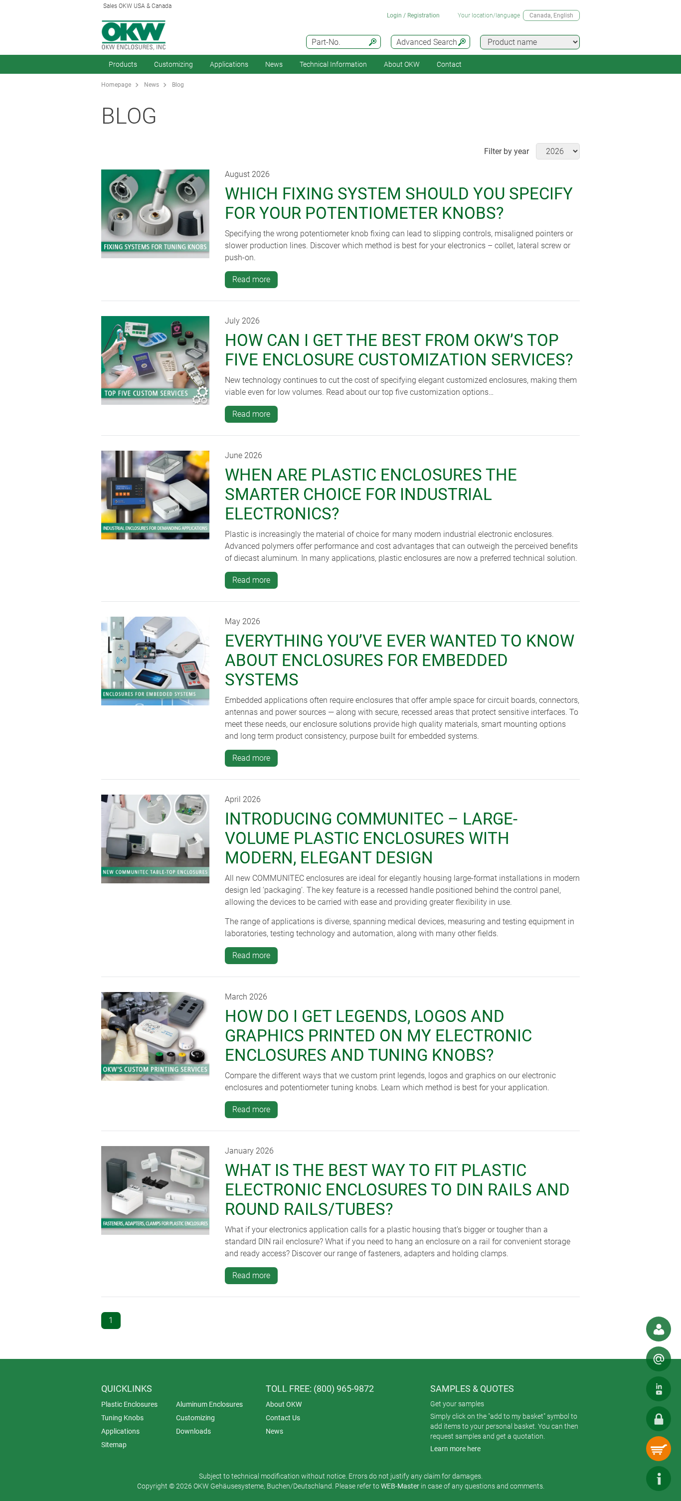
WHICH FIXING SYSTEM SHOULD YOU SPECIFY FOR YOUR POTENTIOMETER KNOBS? (399, 203)
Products (123, 64)
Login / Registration (413, 15)
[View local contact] (658, 1329)
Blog (178, 84)
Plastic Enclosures (129, 1404)
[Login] (658, 1418)
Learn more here (455, 1449)
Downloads (193, 1431)
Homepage (116, 84)
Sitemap (114, 1445)
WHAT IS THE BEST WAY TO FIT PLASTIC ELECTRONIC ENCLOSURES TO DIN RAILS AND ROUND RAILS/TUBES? (397, 1190)
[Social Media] (658, 1388)
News (274, 64)
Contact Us (283, 1418)
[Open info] (658, 1478)
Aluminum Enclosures (209, 1404)
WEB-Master (400, 1486)
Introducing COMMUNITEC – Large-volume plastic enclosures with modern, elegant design (371, 838)
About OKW (284, 1404)
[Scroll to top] (628, 1478)
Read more (251, 279)
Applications (229, 64)
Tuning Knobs (122, 1418)
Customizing (173, 64)
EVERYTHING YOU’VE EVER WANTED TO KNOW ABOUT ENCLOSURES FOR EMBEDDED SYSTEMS (399, 660)
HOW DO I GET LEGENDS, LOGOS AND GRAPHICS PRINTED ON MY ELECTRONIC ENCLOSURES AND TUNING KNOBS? (378, 1035)
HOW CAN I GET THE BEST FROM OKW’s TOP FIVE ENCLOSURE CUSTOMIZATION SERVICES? (399, 350)
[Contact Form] (658, 1358)
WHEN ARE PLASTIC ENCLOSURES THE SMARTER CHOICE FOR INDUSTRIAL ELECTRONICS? (371, 494)
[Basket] (658, 1448)
